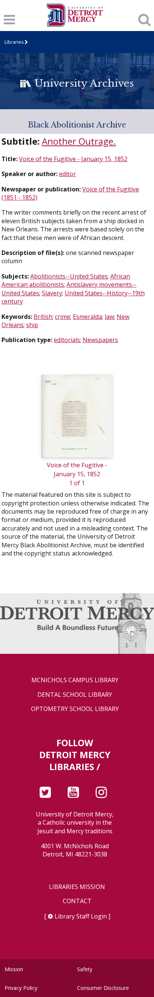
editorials (67, 340)
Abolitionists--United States (69, 276)
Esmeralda (87, 317)
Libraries (14, 42)
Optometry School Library (75, 709)
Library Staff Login (81, 916)
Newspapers (100, 340)
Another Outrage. (79, 141)
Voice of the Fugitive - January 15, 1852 (73, 159)
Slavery (52, 293)
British (43, 317)
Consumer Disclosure (103, 987)
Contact (77, 901)
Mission (13, 969)
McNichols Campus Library (74, 680)
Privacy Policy (20, 987)
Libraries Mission (77, 886)
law (109, 317)
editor (67, 174)
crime (62, 317)
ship (32, 325)
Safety (84, 969)
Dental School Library (74, 694)
